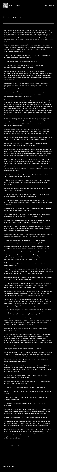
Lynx (24, 446)
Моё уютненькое (14, 5)
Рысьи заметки (49, 5)
